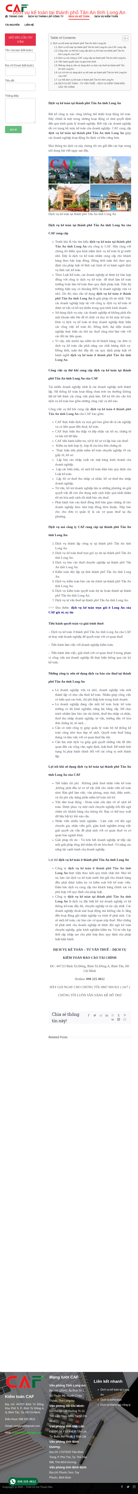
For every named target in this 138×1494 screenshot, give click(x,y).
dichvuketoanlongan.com (27, 1432)
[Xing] (119, 1019)
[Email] (125, 1019)
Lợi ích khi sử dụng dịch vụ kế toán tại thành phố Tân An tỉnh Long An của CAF (92, 74)
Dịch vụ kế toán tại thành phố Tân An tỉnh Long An (79, 43)
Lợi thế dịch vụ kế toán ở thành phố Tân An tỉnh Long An (86, 79)
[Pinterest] (125, 1015)
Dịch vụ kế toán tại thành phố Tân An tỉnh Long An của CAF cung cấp (92, 47)
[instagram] (134, 1486)
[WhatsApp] (113, 1015)
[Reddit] (101, 1015)
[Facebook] (89, 1015)
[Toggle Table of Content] (124, 38)
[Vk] (112, 1019)
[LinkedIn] (107, 1015)
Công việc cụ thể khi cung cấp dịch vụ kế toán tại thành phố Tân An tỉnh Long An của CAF (91, 52)
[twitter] (128, 1486)
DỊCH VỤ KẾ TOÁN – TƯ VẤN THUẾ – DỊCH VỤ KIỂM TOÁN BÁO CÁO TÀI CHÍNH (91, 85)
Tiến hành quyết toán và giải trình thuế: (77, 61)
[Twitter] (95, 1015)
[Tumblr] (119, 1015)
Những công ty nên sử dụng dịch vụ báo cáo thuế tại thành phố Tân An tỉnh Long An (91, 67)
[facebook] (122, 1486)
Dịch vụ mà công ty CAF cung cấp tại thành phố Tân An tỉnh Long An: (92, 58)
